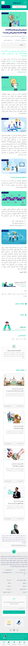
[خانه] (24, 642)
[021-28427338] (12, 570)
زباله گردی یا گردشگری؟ (18, 428)
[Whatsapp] (17, 630)
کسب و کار (12, 61)
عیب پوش (16, 3)
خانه (24, 644)
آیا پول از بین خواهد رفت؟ (17, 466)
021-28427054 (22, 570)
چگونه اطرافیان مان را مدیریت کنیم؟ (15, 503)
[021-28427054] (26, 570)
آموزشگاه (14, 644)
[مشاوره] (9, 642)
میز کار (4, 644)
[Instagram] (10, 630)
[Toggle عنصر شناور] (4, 638)
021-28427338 (8, 570)
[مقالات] (20, 642)
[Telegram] (14, 630)
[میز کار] (4, 642)
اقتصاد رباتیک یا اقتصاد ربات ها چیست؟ (14, 391)
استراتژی (24, 72)
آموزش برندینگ (11, 36)
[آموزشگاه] (14, 642)
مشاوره (9, 644)
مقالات (20, 644)
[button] (25, 339)
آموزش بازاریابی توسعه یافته (20, 36)
